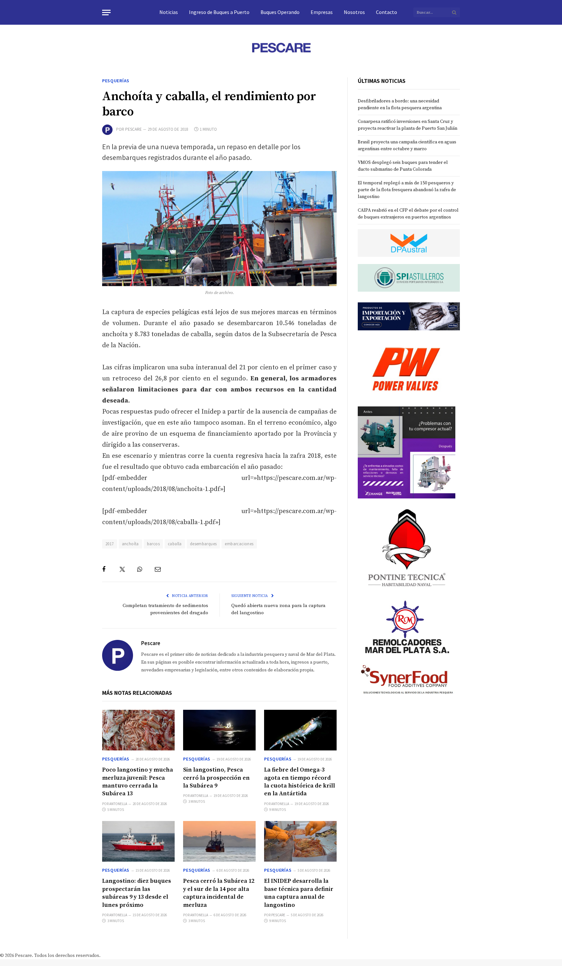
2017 (109, 544)
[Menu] (106, 12)
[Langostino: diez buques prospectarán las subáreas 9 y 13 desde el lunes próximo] (138, 841)
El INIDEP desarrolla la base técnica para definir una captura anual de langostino (298, 892)
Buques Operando (280, 12)
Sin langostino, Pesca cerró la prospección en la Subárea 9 (216, 777)
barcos (153, 544)
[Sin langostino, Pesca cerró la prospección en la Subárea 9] (219, 730)
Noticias (168, 12)
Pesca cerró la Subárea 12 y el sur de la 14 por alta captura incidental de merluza (218, 892)
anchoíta (130, 544)
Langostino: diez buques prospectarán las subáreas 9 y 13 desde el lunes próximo (136, 892)
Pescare (133, 129)
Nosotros (354, 12)
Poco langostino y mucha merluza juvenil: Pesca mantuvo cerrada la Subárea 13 (137, 781)
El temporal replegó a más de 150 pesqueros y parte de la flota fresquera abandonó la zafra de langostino (407, 190)
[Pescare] (281, 47)
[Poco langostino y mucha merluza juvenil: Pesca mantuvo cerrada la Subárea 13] (138, 730)
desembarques (203, 544)
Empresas (322, 12)
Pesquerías (115, 81)
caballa (175, 544)
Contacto (386, 12)
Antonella (118, 803)
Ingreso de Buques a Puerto (219, 12)
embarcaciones (239, 544)
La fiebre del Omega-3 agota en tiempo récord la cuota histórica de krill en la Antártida (299, 781)
